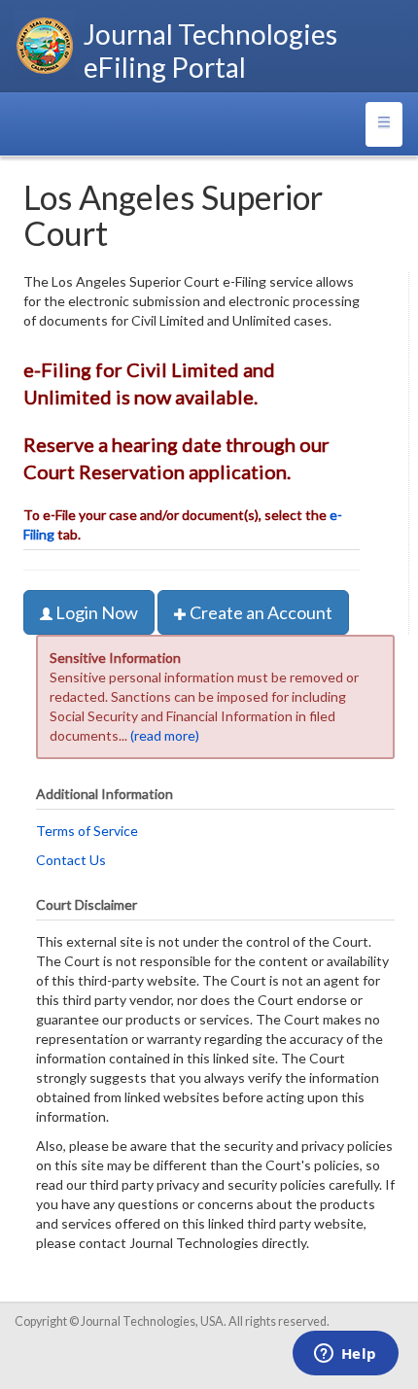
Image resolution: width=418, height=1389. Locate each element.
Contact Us (71, 859)
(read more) (164, 735)
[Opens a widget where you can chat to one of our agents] (345, 1355)
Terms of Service (87, 830)
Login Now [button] (95, 612)
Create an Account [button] (259, 612)
